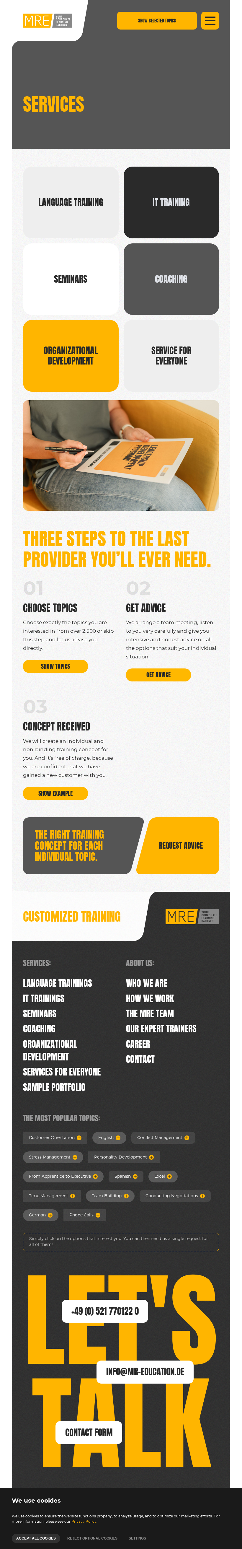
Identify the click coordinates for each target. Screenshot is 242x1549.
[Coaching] (171, 279)
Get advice (158, 674)
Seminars (39, 1013)
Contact (140, 1059)
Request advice (181, 845)
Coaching (39, 1028)
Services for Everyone (62, 1071)
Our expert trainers (161, 1028)
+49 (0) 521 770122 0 (105, 1311)
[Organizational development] (71, 356)
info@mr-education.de (145, 1371)
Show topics (55, 666)
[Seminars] (71, 279)
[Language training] (71, 202)
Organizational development (50, 1050)
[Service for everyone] (171, 356)
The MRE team (150, 1013)
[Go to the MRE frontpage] (47, 21)
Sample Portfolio (54, 1087)
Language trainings (57, 983)
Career (138, 1044)
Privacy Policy (84, 1521)
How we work (150, 998)
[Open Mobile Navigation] (210, 21)
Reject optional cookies (92, 1538)
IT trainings (43, 998)
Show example (55, 793)
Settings (137, 1538)
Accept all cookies (36, 1538)
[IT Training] (171, 202)
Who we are (146, 983)
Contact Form (89, 1432)
